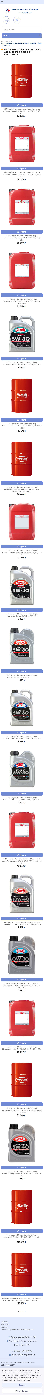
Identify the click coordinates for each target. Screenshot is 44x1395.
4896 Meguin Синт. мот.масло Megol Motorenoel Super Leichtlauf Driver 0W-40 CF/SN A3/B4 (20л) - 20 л (22, 174)
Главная (4, 1322)
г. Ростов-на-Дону (25, 11)
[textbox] (21, 29)
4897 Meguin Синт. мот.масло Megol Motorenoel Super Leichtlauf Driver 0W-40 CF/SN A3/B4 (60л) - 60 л (22, 111)
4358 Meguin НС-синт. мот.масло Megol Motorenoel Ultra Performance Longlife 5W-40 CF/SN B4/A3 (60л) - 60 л (21, 489)
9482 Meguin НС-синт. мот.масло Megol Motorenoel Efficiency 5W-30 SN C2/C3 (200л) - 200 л (22, 1237)
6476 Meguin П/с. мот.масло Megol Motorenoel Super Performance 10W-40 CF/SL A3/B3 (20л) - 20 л (21, 861)
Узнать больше (22, 1391)
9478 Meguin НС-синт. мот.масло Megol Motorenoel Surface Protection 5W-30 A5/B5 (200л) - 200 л (21, 426)
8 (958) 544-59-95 (23, 1351)
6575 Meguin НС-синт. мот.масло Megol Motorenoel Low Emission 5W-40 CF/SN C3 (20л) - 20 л (22, 238)
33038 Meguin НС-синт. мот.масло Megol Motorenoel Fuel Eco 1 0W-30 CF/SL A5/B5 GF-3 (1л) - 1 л (22, 986)
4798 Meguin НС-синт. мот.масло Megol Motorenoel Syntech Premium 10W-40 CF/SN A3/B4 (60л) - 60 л (21, 1110)
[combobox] (21, 29)
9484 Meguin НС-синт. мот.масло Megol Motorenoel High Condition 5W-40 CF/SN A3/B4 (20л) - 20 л (22, 301)
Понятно (22, 1385)
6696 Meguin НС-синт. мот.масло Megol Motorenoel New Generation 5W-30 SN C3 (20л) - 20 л (22, 553)
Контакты (4, 1324)
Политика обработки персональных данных (17, 1330)
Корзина (4, 1327)
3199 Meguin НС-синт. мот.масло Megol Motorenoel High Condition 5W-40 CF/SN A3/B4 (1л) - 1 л (22, 1174)
